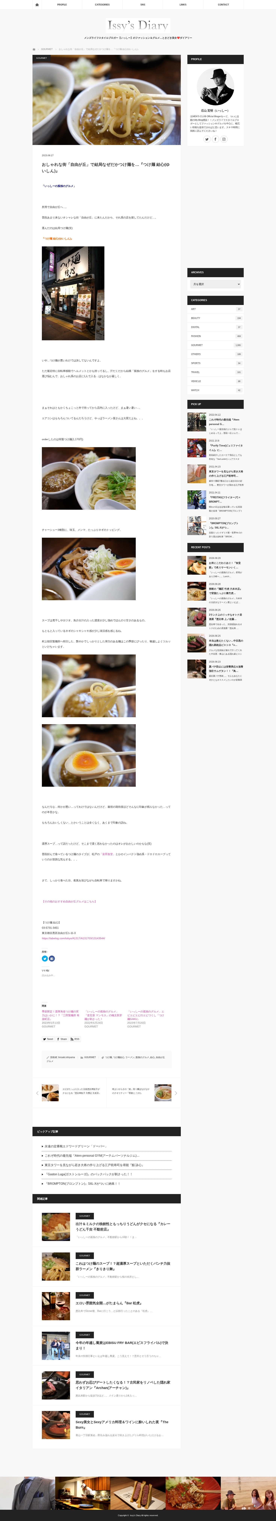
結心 (152, 1057)
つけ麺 (108, 1057)
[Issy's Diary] (138, 32)
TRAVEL (216, 372)
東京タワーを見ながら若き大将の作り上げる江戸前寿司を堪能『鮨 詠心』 (95, 1165)
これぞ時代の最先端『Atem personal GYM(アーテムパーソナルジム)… (92, 1155)
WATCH (216, 390)
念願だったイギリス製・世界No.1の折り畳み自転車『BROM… (225, 534)
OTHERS (216, 354)
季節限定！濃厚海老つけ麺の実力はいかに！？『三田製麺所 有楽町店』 (60, 1015)
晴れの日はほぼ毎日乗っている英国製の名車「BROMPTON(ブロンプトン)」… (225, 511)
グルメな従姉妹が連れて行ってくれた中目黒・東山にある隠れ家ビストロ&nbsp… (225, 654)
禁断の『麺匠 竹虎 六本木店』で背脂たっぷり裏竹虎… (225, 591)
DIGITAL (216, 327)
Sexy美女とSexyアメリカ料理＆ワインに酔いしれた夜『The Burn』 (122, 1424)
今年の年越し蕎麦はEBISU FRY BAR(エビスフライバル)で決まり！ (122, 1345)
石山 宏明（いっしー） (215, 110)
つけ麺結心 (118, 1057)
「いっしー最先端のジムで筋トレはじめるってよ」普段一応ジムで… (225, 431)
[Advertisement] (215, 207)
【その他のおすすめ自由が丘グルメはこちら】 (69, 901)
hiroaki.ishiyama (66, 1057)
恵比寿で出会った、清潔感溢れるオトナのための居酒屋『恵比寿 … (225, 626)
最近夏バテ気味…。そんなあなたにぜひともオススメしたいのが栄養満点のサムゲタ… (225, 680)
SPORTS (216, 363)
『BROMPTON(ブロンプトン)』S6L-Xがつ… (223, 525)
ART (216, 309)
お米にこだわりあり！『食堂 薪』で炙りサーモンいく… (225, 565)
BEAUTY (216, 318)
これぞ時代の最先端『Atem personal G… (224, 421)
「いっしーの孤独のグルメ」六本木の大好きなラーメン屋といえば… (225, 600)
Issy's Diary (135, 1515)
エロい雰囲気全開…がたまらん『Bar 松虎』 (109, 1303)
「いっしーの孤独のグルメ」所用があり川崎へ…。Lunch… (225, 574)
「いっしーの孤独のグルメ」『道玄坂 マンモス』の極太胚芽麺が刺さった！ (103, 1015)
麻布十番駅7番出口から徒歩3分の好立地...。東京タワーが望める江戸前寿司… (226, 485)
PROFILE (62, 4)
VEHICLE (216, 381)
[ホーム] (37, 4)
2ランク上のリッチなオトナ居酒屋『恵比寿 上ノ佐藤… (225, 616)
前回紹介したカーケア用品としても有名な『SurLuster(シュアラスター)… (225, 459)
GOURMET (41, 58)
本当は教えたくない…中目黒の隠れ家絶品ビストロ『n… (226, 642)
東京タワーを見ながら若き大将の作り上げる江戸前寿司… (226, 473)
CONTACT (223, 4)
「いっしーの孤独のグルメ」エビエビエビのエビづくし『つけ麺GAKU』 (145, 1015)
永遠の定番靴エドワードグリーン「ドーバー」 (76, 1146)
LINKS (183, 4)
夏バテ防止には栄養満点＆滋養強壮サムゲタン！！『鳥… (226, 668)
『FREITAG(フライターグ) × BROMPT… (224, 499)
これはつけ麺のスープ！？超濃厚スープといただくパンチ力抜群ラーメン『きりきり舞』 (123, 1266)
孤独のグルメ (142, 1057)
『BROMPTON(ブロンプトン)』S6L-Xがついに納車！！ (83, 1183)
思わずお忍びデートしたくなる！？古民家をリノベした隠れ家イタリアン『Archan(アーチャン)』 (123, 1385)
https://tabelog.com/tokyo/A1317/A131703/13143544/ (73, 938)
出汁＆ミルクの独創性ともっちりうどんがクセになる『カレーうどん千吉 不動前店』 (123, 1226)
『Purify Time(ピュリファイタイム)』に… (226, 447)
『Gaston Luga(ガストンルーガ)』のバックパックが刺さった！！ (89, 1174)
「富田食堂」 (107, 854)
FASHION (216, 336)
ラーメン (129, 1057)
